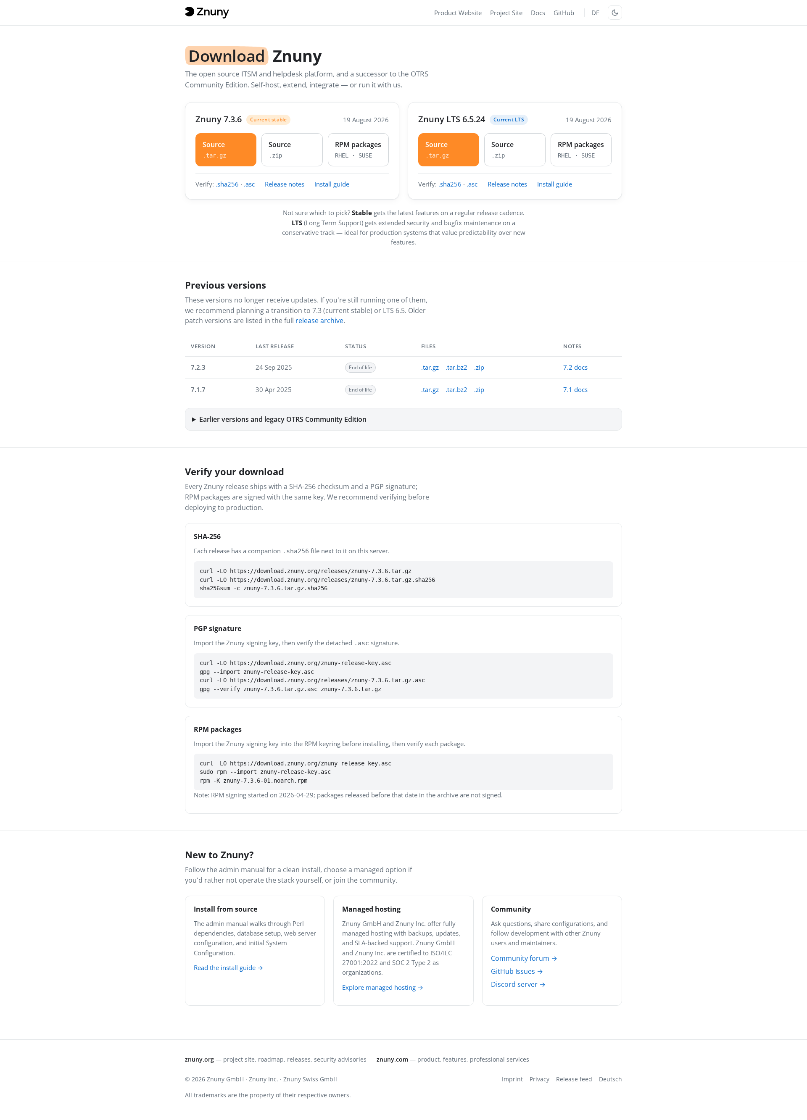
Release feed (574, 1079)
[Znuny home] (208, 12)
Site (506, 12)
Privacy (539, 1079)
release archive (319, 320)
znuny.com (392, 1059)
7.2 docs (575, 367)
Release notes (284, 184)
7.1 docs (575, 389)
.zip (479, 367)
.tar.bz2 (456, 367)
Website (458, 12)
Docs (538, 12)
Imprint (512, 1079)
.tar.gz (430, 367)
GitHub (564, 12)
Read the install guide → (228, 967)
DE (595, 12)
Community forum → (524, 958)
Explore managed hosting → (382, 987)
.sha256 (227, 184)
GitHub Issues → (517, 971)
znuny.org (199, 1059)
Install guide (331, 184)
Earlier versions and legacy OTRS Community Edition (283, 419)
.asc (249, 184)
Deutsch (610, 1079)
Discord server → (518, 984)
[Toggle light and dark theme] (615, 12)
